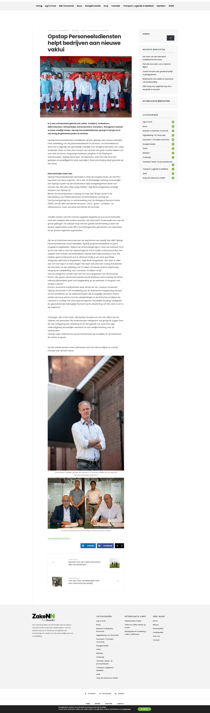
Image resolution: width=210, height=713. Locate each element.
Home (39, 6)
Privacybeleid (158, 628)
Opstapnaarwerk (65, 30)
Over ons (156, 636)
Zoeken (146, 34)
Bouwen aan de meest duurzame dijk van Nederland (84, 562)
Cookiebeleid (158, 632)
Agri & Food (50, 6)
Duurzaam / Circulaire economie (156, 139)
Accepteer (144, 709)
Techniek (115, 6)
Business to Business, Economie (96, 30)
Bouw (79, 6)
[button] (88, 545)
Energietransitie (93, 6)
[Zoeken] (170, 38)
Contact (156, 640)
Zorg (106, 6)
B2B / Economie (66, 6)
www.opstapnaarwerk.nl (59, 538)
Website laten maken (133, 621)
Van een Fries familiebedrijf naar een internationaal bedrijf (84, 581)
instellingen (126, 709)
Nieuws (155, 625)
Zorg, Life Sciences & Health (154, 178)
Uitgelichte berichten (156, 101)
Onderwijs (147, 157)
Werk (107, 30)
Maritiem (161, 6)
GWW (171, 6)
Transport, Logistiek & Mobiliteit (138, 6)
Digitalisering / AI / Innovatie (154, 135)
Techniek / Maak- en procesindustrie (157, 162)
